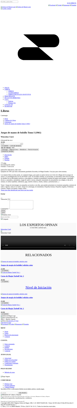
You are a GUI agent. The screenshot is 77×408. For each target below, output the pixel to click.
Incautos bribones (10, 385)
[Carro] (6, 8)
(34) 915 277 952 (13, 321)
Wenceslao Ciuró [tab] (6, 229)
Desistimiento (9, 365)
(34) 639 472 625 (6, 322)
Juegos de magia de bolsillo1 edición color (17, 265)
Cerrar (3, 212)
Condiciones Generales (11, 363)
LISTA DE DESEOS (15, 146)
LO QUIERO (5, 146)
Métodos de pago (10, 372)
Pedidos (7, 347)
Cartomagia (5, 149)
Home (6, 331)
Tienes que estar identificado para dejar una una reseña (17, 190)
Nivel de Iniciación (33, 149)
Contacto (7, 336)
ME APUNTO (22, 393)
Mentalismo (23, 149)
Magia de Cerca (14, 149)
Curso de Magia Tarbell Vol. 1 (12, 276)
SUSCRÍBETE (71, 3)
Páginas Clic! (8, 384)
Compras (7, 346)
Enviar (3, 210)
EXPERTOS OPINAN (7, 151)
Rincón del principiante (11, 335)
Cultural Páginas (9, 387)
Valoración (4, 199)
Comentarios (5, 209)
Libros (6, 333)
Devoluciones (9, 349)
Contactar (7, 351)
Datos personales (10, 344)
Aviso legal (8, 358)
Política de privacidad (11, 360)
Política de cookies (10, 361)
